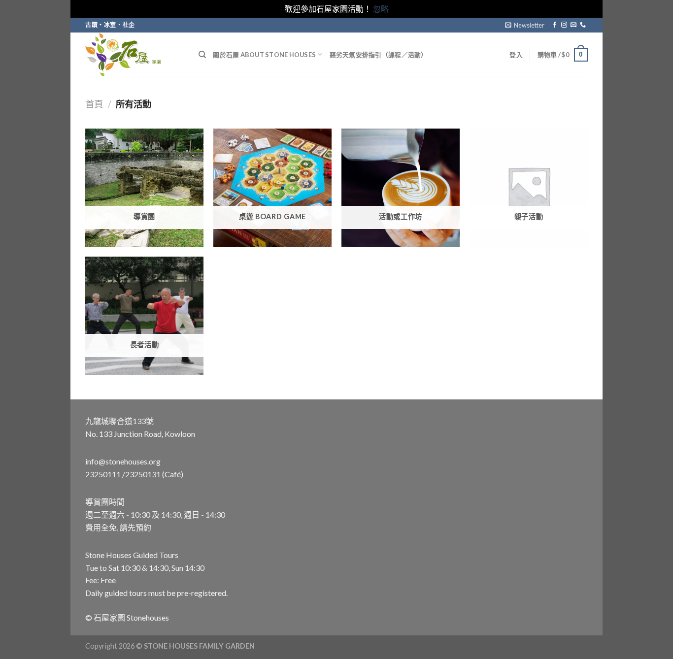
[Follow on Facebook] (555, 25)
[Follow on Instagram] (564, 25)
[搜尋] (202, 54)
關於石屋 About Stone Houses (264, 55)
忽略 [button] (381, 8)
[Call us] (583, 25)
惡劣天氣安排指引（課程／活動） (379, 55)
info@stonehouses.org (123, 461)
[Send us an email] (573, 25)
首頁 (94, 104)
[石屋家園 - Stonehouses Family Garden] (134, 55)
